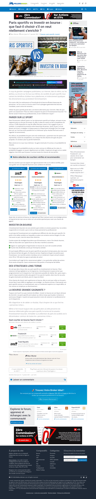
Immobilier (53, 468)
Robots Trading (40, 470)
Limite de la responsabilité (40, 493)
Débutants (74, 128)
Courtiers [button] (44, 3)
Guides (73, 137)
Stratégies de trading (77, 133)
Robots (59, 9)
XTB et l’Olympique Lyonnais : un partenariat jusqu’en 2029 (76, 179)
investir (57, 34)
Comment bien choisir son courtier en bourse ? (78, 164)
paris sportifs (50, 34)
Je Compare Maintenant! (49, 399)
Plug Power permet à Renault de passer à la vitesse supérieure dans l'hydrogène (46, 370)
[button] (82, 9)
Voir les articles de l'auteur (34, 363)
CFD (29, 9)
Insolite (52, 466)
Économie (52, 453)
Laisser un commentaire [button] (23, 379)
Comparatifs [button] (35, 3)
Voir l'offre (14, 209)
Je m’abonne (81, 460)
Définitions (74, 141)
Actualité (52, 457)
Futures (38, 466)
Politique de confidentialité (63, 493)
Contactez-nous (29, 493)
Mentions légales (52, 493)
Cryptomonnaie (40, 459)
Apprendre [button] (60, 3)
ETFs (36, 9)
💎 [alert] (38, 84)
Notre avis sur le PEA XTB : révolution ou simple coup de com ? (77, 170)
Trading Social (40, 468)
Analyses (52, 455)
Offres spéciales (54, 459)
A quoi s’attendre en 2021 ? (17, 370)
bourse (43, 34)
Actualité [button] (52, 3)
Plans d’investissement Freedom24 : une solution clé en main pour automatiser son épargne (77, 156)
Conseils (52, 461)
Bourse (13, 9)
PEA (43, 9)
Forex (22, 9)
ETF (59, 393)
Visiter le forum (18, 422)
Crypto (50, 9)
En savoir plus (22, 209)
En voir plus (63, 349)
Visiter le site (62, 327)
